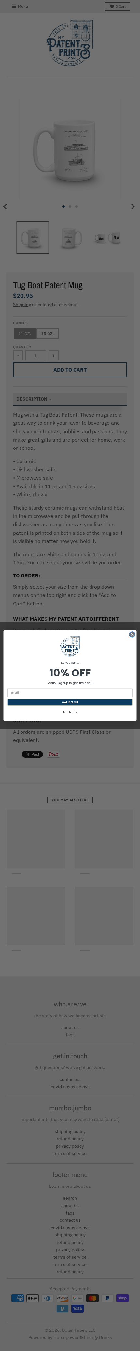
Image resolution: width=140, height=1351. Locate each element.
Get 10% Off (70, 702)
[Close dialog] (132, 634)
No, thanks (70, 713)
